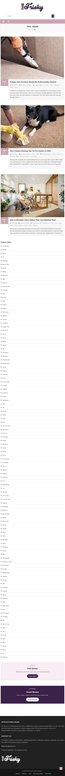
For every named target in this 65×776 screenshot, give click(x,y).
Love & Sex (6, 495)
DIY (3, 348)
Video (4, 649)
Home (33, 154)
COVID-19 (5, 330)
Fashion (5, 370)
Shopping (5, 587)
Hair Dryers (6, 429)
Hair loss (5, 433)
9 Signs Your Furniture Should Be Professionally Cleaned (33, 82)
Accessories (6, 246)
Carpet (54, 154)
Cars (4, 293)
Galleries (5, 389)
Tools (4, 627)
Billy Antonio (14, 85)
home (11, 225)
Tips (37, 154)
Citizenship (5, 312)
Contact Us (24, 773)
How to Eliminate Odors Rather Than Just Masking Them (33, 220)
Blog (4, 279)
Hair (4, 422)
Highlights (5, 444)
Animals (28, 154)
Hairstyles (5, 437)
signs (16, 87)
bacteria (48, 154)
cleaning (59, 154)
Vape (4, 642)
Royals (4, 580)
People (4, 550)
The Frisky (14, 223)
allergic (41, 85)
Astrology (5, 260)
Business (5, 282)
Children (5, 308)
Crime (4, 334)
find (56, 223)
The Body (5, 616)
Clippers (5, 315)
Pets (4, 554)
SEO (4, 583)
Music (4, 532)
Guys (4, 418)
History (4, 448)
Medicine (5, 510)
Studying (5, 598)
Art (3, 257)
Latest (29, 773)
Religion (5, 576)
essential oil (46, 223)
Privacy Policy (48, 773)
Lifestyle (5, 492)
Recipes (5, 569)
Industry (5, 470)
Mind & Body (6, 514)
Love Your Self (6, 499)
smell (25, 225)
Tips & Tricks (6, 624)
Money (4, 517)
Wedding (5, 657)
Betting (4, 271)
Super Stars (6, 605)
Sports (4, 594)
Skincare (5, 591)
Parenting (5, 547)
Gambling (5, 393)
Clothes (5, 319)
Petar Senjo (14, 154)
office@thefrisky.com (10, 746)
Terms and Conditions (38, 773)
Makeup (5, 503)
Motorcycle (5, 521)
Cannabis (5, 290)
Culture (4, 341)
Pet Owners (26, 156)
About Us (18, 773)
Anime (4, 253)
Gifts (4, 404)
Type (4, 638)
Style (4, 602)
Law (4, 481)
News (4, 543)
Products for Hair (7, 561)
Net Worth (5, 539)
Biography (5, 275)
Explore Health (32, 676)
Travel (4, 635)
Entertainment (6, 359)
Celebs (4, 304)
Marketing (5, 506)
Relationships (6, 572)
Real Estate (6, 565)
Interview (5, 477)
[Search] (53, 16)
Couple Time (6, 326)
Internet (5, 473)
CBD (4, 301)
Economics (5, 352)
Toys (4, 631)
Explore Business (32, 699)
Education (5, 356)
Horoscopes (6, 459)
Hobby (4, 451)
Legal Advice (6, 484)
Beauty (4, 268)
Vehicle (4, 646)
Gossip (4, 411)
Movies (4, 525)
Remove (21, 225)
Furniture (28, 85)
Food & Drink (6, 381)
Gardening (5, 400)
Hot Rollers (5, 462)
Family (4, 367)
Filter (52, 223)
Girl (3, 407)
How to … (5, 466)
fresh (60, 223)
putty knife (34, 156)
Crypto (4, 337)
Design (4, 345)
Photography (6, 558)
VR (3, 653)
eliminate (38, 223)
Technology (6, 613)
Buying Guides (6, 286)
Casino (4, 297)
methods (12, 156)
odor (51, 85)
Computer (5, 323)
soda (30, 225)
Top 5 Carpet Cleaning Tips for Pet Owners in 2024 (30, 151)
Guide (4, 415)
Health (4, 440)
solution (35, 225)
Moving (4, 528)
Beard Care (6, 264)
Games (4, 396)
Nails (4, 536)
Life (3, 488)
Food (4, 378)
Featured (5, 374)
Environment (6, 363)
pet (21, 156)
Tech (4, 609)
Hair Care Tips (6, 426)
